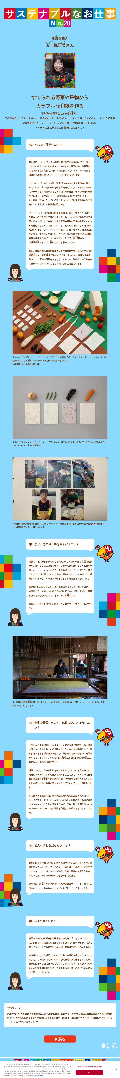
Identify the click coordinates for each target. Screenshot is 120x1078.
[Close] (116, 1069)
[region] (60, 1069)
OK (89, 1072)
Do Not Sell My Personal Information (89, 1066)
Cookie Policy (38, 1075)
